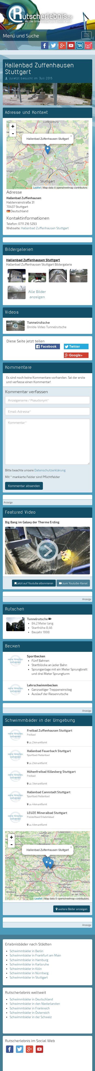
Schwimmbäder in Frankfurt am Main (35, 955)
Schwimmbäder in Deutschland (31, 999)
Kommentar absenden (24, 486)
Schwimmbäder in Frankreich (30, 1008)
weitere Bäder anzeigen (72, 909)
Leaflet (37, 187)
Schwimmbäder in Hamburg (29, 960)
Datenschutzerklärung (49, 470)
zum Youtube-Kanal (74, 583)
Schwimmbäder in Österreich (30, 1012)
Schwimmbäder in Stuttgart (29, 977)
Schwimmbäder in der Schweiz (31, 1017)
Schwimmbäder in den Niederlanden (35, 1003)
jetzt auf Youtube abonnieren (35, 583)
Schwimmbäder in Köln (26, 969)
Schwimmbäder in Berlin (26, 951)
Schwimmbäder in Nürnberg (29, 973)
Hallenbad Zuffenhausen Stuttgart (45, 228)
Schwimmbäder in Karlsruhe (29, 964)
